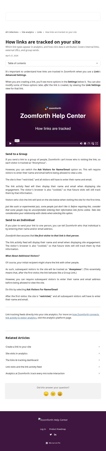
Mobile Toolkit (92, 4)
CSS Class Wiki (75, 4)
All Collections (12, 32)
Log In (43, 429)
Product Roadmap (57, 429)
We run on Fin (54, 443)
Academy (60, 4)
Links (39, 32)
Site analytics (28, 32)
